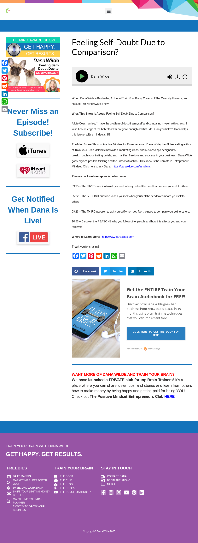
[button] (108, 11)
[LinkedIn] (5, 94)
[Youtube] (126, 492)
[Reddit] (5, 86)
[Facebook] (5, 63)
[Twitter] (5, 70)
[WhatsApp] (5, 101)
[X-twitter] (118, 492)
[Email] (5, 109)
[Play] (82, 76)
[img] (185, 77)
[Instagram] (111, 492)
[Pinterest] (134, 492)
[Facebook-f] (103, 492)
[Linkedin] (141, 492)
